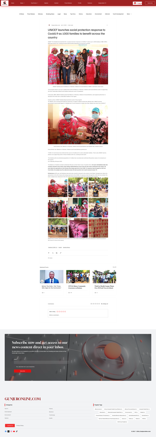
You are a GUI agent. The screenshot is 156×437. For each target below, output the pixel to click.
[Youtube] (14, 431)
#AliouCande (99, 409)
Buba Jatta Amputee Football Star (116, 412)
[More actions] (107, 25)
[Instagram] (11, 431)
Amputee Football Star (145, 409)
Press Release (31, 14)
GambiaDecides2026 (134, 415)
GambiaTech (146, 415)
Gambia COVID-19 (52, 247)
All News (21, 14)
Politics (51, 408)
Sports (6, 408)
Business (51, 411)
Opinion (6, 418)
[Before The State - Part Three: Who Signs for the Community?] (51, 276)
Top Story (73, 14)
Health (60, 247)
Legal (59, 14)
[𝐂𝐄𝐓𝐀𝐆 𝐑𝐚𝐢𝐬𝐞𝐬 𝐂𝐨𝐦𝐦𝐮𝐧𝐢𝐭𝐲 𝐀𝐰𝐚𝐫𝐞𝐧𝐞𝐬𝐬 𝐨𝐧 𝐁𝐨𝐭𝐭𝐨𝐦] (78, 276)
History (81, 14)
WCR (144, 418)
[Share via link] (60, 253)
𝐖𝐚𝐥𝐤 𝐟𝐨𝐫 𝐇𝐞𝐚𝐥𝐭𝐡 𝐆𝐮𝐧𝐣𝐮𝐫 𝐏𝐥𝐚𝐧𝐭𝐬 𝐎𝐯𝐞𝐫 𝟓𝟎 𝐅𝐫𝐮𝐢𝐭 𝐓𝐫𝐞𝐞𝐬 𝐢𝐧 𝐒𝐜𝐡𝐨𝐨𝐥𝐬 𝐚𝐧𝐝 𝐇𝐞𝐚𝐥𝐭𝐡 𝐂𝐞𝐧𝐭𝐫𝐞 (104, 287)
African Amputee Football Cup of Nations (113, 409)
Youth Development (118, 14)
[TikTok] (17, 431)
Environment (98, 14)
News (65, 14)
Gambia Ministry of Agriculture (119, 415)
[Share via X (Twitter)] (52, 253)
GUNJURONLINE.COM (23, 399)
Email (15, 359)
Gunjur (124, 418)
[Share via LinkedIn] (56, 253)
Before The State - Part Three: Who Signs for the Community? (51, 287)
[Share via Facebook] (48, 253)
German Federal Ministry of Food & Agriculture (109, 418)
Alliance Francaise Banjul (131, 409)
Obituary (40, 14)
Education (89, 14)
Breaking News (50, 14)
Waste (138, 418)
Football (143, 412)
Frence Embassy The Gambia (103, 415)
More (128, 14)
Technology (52, 415)
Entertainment (8, 411)
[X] (8, 431)
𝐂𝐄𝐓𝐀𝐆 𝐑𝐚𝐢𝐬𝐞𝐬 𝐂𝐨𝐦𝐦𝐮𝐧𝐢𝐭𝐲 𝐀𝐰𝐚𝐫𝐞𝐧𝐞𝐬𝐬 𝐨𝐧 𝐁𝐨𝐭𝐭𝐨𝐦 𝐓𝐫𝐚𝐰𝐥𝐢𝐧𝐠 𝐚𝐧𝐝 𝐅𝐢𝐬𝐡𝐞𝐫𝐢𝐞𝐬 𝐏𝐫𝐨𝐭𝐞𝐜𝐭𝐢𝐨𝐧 (77, 287)
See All (114, 267)
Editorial (107, 14)
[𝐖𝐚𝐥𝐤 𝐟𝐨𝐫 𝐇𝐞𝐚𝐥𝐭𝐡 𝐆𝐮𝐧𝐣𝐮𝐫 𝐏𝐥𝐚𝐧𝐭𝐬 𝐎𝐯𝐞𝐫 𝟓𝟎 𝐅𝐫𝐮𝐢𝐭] (104, 276)
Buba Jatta (103, 412)
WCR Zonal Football (122, 421)
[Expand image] (57, 187)
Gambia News (66, 247)
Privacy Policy (20, 425)
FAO (137, 412)
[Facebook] (6, 431)
